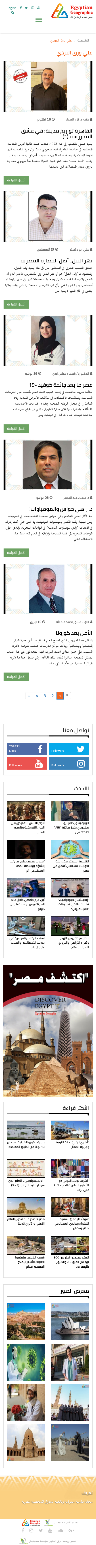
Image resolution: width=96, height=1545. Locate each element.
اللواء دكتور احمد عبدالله (72, 622)
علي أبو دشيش (78, 249)
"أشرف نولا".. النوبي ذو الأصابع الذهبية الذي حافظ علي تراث (71, 1185)
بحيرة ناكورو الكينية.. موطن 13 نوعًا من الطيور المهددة (26, 1144)
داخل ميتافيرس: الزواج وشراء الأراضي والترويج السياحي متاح (73, 942)
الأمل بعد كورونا (74, 633)
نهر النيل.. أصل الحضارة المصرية (56, 260)
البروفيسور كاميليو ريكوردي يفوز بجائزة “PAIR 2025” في (71, 827)
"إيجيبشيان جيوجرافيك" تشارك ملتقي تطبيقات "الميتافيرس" (73, 904)
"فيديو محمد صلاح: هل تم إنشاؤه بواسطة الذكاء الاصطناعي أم (27, 865)
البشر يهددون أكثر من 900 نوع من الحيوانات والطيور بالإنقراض (71, 1261)
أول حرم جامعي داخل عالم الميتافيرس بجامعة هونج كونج (27, 904)
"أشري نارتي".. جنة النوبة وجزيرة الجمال (72, 1144)
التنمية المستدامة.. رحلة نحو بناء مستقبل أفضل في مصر (71, 865)
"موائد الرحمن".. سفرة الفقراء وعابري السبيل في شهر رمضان (71, 1223)
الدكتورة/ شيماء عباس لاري (70, 373)
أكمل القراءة (16, 180)
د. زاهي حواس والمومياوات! (60, 509)
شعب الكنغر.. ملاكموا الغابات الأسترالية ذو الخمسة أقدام (30, 1261)
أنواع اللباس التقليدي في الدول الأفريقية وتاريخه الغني (28, 827)
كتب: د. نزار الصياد (77, 119)
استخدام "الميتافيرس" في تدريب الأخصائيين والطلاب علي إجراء (27, 942)
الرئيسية (83, 40)
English (12, 8)
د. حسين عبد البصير (76, 497)
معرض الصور (74, 1291)
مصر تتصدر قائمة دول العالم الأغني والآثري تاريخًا (26, 1221)
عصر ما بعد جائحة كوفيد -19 (60, 385)
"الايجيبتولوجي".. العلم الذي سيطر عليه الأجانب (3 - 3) (26, 1183)
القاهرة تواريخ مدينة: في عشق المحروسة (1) (56, 133)
